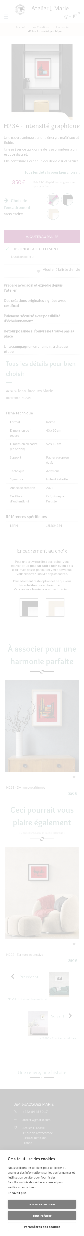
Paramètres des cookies (42, 1227)
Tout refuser (42, 1216)
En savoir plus (17, 1193)
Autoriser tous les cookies (42, 1204)
